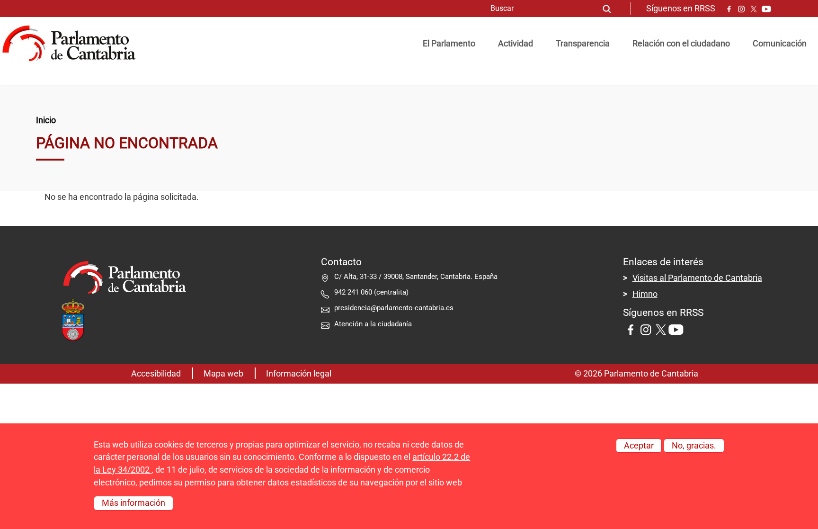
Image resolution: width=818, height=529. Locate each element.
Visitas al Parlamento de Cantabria (697, 278)
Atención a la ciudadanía (374, 324)
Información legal (298, 373)
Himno (645, 294)
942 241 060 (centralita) (371, 292)
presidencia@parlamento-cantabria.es (393, 308)
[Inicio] (72, 43)
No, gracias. (694, 445)
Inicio (46, 120)
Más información (133, 503)
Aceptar (639, 445)
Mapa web (223, 373)
